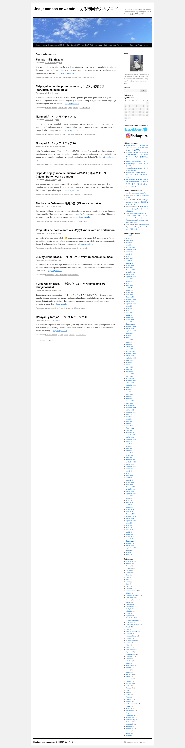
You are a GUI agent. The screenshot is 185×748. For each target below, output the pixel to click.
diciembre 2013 (130, 378)
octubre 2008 (130, 518)
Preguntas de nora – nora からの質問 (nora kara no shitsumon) (76, 230)
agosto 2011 (129, 441)
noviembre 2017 (131, 272)
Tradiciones (129, 729)
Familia (128, 627)
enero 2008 (129, 539)
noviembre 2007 (131, 543)
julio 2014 (129, 362)
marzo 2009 (129, 507)
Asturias (128, 570)
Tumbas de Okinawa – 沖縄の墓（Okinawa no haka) (68, 203)
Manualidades (130, 665)
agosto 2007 (129, 550)
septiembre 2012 (131, 412)
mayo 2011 (129, 448)
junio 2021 (129, 236)
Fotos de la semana (131, 631)
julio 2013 (129, 390)
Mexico (128, 672)
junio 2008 (129, 527)
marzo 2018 (129, 263)
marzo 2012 (129, 426)
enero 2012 (129, 430)
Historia (128, 638)
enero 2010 (129, 484)
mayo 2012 (129, 421)
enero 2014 (129, 376)
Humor (128, 643)
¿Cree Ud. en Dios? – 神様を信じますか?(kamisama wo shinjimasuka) (70, 285)
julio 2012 (129, 417)
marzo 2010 (129, 480)
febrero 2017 (130, 292)
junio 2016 (129, 310)
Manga (128, 663)
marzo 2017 (129, 290)
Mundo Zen (129, 674)
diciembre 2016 (130, 297)
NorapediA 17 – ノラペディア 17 (56, 116)
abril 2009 (129, 505)
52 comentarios (87, 194)
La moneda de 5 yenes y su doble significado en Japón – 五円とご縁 (137, 227)
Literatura (129, 661)
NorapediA (63, 134)
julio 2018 (129, 254)
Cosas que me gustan (132, 595)
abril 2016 (129, 315)
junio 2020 (129, 238)
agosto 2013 (129, 387)
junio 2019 (129, 245)
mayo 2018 (129, 258)
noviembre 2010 (131, 462)
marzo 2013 (129, 399)
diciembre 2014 (130, 351)
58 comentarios (81, 335)
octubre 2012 (130, 410)
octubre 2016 (130, 301)
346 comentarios (82, 248)
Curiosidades (66, 77)
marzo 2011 (129, 453)
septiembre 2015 (131, 331)
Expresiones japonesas (132, 625)
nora (54, 53)
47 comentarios (88, 77)
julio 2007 (129, 552)
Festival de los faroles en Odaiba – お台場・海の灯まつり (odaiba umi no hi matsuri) (136, 215)
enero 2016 (129, 322)
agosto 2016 (129, 306)
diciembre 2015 (130, 324)
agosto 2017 (129, 279)
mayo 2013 (129, 394)
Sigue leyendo (67, 73)
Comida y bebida (51, 107)
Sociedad (63, 275)
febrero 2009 (130, 509)
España (74, 77)
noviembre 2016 (131, 299)
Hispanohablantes (131, 636)
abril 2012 (129, 423)
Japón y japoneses (131, 649)
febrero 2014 (130, 374)
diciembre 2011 (130, 432)
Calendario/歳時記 (73, 45)
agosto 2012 (129, 414)
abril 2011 (129, 451)
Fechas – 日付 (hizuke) (50, 59)
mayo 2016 (129, 313)
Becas (128, 575)
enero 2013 (129, 403)
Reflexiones (129, 710)
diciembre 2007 (130, 541)
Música (128, 677)
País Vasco (129, 683)
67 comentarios (85, 107)
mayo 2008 (129, 530)
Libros (128, 658)
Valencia (128, 731)
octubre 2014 (130, 356)
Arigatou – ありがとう (140, 193)
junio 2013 (129, 392)
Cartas (128, 582)
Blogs (128, 579)
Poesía (128, 692)
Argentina (48, 77)
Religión (128, 713)
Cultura (56, 221)
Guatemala (129, 634)
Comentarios (49, 248)
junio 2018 (129, 256)
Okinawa (98, 45)
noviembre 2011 (131, 435)
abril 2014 (129, 369)
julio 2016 (129, 308)
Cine (127, 586)
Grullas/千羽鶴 (87, 45)
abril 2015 (129, 342)
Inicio (38, 45)
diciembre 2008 (130, 514)
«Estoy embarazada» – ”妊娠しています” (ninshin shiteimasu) (75, 257)
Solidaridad (129, 724)
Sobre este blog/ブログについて (116, 45)
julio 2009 (129, 498)
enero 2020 (129, 240)
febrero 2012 (130, 428)
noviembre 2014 (131, 353)
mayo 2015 (129, 340)
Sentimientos (95, 164)
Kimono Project (130, 654)
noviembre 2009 (131, 489)
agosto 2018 (129, 252)
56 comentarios (89, 134)
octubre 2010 (130, 464)
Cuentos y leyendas (132, 600)
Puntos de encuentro (132, 704)
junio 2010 (129, 473)
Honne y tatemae (131, 640)
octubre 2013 (130, 383)
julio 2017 (129, 281)
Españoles (129, 616)
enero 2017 (129, 295)
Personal (71, 134)
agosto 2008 (129, 523)
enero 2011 (129, 457)
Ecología (128, 609)
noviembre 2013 (131, 380)
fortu (127, 220)
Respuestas (79, 134)
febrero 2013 (130, 401)
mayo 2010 (129, 475)
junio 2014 (129, 365)
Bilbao (128, 577)
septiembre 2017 (131, 276)
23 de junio (49, 221)
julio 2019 (129, 243)
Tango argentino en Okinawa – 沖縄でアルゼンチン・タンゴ (137, 202)
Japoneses (129, 652)
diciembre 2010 (130, 460)
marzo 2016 (129, 317)
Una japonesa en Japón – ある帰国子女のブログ (75, 8)
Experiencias (49, 134)
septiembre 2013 (131, 385)
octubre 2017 (130, 274)
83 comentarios (107, 164)
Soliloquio (129, 726)
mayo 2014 (129, 367)
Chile (127, 584)
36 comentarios (82, 221)
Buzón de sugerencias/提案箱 (53, 45)
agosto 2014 (129, 360)
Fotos (127, 629)
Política (128, 695)
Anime (128, 566)
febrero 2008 (130, 536)
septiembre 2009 (131, 493)
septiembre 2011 (131, 439)
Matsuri (128, 668)
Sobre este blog (130, 719)
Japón (80, 77)
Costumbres (57, 77)
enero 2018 (129, 267)
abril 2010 (129, 478)
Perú (127, 690)
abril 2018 (129, 261)
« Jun (125, 121)
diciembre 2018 (130, 247)
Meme (128, 670)
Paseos (128, 686)
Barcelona (129, 573)
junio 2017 (129, 283)
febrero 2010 (130, 482)
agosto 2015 (129, 333)
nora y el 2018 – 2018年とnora (135, 173)
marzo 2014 (129, 371)
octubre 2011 (130, 437)
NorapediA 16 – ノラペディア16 (56, 143)
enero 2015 (129, 349)
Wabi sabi (129, 735)
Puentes (128, 701)
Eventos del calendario (132, 620)
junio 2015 (129, 338)
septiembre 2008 (131, 521)
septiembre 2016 (131, 304)
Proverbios (129, 699)
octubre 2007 (130, 545)
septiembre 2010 (131, 466)
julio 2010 (129, 471)
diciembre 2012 (130, 405)
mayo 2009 (129, 503)
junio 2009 (129, 500)
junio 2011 (129, 446)
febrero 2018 (130, 265)
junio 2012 (129, 419)
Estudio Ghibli (130, 618)
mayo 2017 (129, 286)
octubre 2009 (130, 491)
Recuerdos (69, 308)
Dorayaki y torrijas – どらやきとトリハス (61, 317)
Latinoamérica (71, 248)
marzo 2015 (129, 344)
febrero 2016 (130, 319)
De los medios (130, 606)
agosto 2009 (129, 496)
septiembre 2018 (131, 249)
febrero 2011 (130, 455)
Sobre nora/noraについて (139, 45)
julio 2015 (129, 335)
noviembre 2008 (131, 516)
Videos (128, 733)
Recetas (75, 107)
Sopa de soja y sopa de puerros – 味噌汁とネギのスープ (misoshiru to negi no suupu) (71, 174)
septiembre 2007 (131, 548)
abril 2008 (129, 532)
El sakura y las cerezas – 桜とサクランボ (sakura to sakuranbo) (137, 208)
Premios (128, 697)
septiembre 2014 (131, 358)
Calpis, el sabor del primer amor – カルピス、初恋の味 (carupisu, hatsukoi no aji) (70, 87)
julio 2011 (129, 444)
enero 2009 (129, 512)
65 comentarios (79, 308)
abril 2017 (129, 288)
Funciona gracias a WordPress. (135, 742)
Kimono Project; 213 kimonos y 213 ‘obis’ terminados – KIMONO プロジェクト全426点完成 (137, 147)
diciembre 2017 (130, 270)
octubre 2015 (130, 328)
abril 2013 (129, 396)
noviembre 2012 (131, 408)
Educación (129, 611)
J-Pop (128, 645)
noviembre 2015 (131, 326)
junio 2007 (129, 554)
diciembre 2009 (130, 487)
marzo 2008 (129, 534)
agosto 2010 (129, 469)
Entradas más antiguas (44, 341)
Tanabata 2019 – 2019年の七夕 (135, 161)
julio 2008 (129, 525)
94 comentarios (73, 275)
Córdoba (128, 593)
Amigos (47, 194)
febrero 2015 (130, 347)
